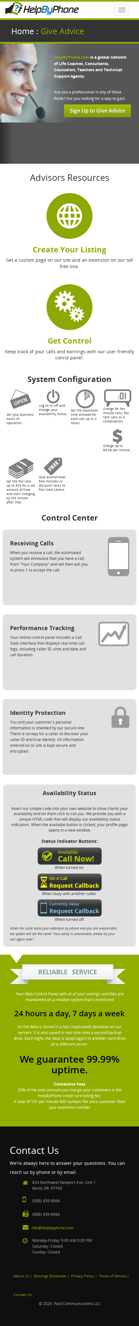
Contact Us (23, 1294)
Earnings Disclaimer (50, 1275)
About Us (21, 1275)
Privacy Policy (82, 1275)
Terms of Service (112, 1275)
